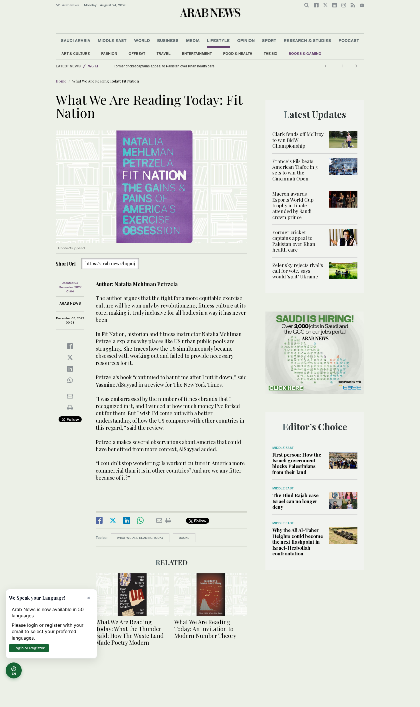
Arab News (70, 5)
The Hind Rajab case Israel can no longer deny (295, 501)
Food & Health (237, 53)
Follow (72, 419)
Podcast (349, 40)
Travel (164, 53)
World (142, 40)
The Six (270, 53)
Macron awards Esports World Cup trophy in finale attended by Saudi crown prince (292, 205)
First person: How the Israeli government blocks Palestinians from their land (296, 463)
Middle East (112, 40)
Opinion (246, 40)
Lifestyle (218, 40)
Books (184, 537)
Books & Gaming (305, 53)
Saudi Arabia (75, 40)
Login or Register (29, 648)
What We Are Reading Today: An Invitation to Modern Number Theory (205, 628)
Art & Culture (75, 53)
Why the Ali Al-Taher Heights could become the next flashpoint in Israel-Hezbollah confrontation (297, 542)
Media (193, 40)
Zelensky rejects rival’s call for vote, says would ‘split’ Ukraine (115, 66)
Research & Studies (307, 40)
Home (61, 81)
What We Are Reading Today (140, 537)
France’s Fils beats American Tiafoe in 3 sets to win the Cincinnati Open (295, 170)
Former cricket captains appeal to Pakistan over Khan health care (164, 66)
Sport (269, 40)
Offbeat (137, 53)
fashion (109, 53)
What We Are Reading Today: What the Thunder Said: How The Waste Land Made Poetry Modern (130, 632)
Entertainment (197, 53)
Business (168, 40)
